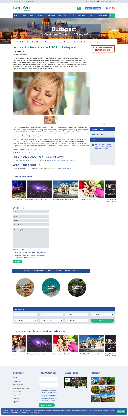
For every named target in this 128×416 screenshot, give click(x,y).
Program (51, 15)
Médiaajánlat (17, 381)
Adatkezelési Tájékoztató (30, 257)
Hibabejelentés (18, 385)
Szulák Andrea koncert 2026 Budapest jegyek (38, 157)
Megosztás (83, 386)
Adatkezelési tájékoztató (21, 388)
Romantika (103, 15)
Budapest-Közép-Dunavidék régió (31, 42)
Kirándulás (82, 15)
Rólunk (15, 378)
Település (41, 15)
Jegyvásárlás (110, 1)
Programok (68, 42)
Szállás (17, 15)
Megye (32, 15)
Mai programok (90, 1)
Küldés (17, 261)
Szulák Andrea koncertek (27, 164)
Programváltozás (18, 395)
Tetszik (71, 386)
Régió (25, 15)
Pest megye (49, 42)
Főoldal (15, 42)
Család (93, 15)
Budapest (59, 42)
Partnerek (16, 398)
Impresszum (17, 391)
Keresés (102, 320)
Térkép (102, 1)
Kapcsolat (16, 402)
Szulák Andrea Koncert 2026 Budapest (45, 47)
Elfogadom (121, 411)
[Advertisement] (103, 98)
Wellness (62, 15)
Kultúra (72, 15)
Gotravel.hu (74, 379)
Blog (112, 15)
